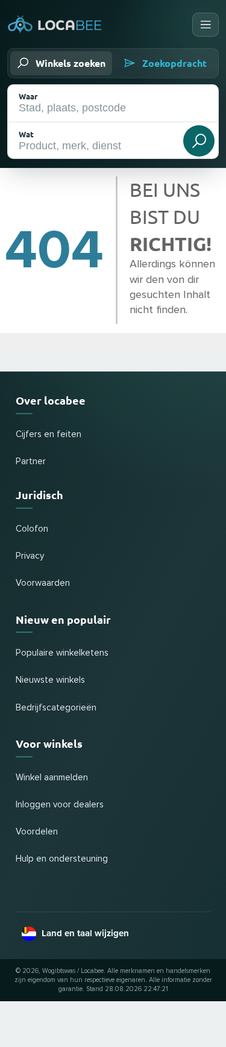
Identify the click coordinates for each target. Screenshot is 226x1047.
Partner (31, 461)
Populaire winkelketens (62, 652)
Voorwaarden (43, 583)
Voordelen (37, 831)
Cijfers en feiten (48, 434)
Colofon (32, 528)
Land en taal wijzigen (85, 933)
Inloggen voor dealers (60, 804)
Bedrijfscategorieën (56, 707)
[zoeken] (199, 141)
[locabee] (54, 24)
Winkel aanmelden (52, 777)
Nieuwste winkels (50, 680)
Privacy (30, 556)
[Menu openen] (205, 25)
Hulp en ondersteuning (62, 858)
